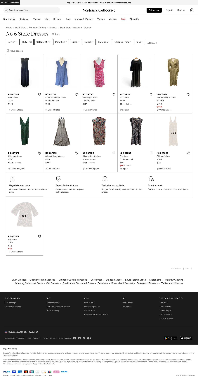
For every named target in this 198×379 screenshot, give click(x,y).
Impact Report (165, 310)
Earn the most (155, 185)
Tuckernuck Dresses (172, 283)
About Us (134, 19)
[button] (192, 10)
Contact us (127, 306)
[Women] (43, 19)
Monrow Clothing (174, 279)
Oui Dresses (52, 283)
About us (163, 302)
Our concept (10, 302)
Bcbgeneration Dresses (42, 279)
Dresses (53, 27)
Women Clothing (37, 27)
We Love (113, 19)
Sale (123, 19)
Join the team (165, 314)
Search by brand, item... (19, 10)
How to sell (89, 302)
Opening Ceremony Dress (29, 283)
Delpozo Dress (113, 279)
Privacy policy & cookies (60, 338)
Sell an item (154, 10)
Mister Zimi (155, 279)
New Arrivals (9, 19)
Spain (45, 375)
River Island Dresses (122, 283)
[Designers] (31, 19)
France (5, 375)
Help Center (127, 302)
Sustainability (165, 306)
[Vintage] (107, 19)
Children (57, 19)
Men (47, 19)
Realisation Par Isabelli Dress (78, 283)
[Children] (63, 19)
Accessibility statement (14, 338)
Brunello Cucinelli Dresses (73, 279)
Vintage (101, 19)
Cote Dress (96, 279)
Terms (45, 338)
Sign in (169, 10)
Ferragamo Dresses (147, 283)
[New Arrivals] (17, 19)
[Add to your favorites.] (39, 94)
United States (28, 375)
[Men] (51, 19)
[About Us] (141, 19)
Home (9, 27)
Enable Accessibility (10, 2)
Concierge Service (13, 306)
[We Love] (119, 19)
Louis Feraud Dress (135, 279)
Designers (24, 19)
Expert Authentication (66, 185)
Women (37, 19)
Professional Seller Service (96, 314)
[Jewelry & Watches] (95, 19)
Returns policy (53, 310)
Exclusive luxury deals (113, 185)
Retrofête (103, 283)
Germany (38, 375)
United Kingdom (15, 375)
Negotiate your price (19, 185)
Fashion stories (166, 318)
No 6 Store (20, 27)
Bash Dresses (19, 279)
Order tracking (53, 302)
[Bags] (73, 19)
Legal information (34, 338)
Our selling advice (92, 306)
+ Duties (127, 104)
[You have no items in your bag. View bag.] (192, 10)
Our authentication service (58, 306)
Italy (50, 375)
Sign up (181, 10)
